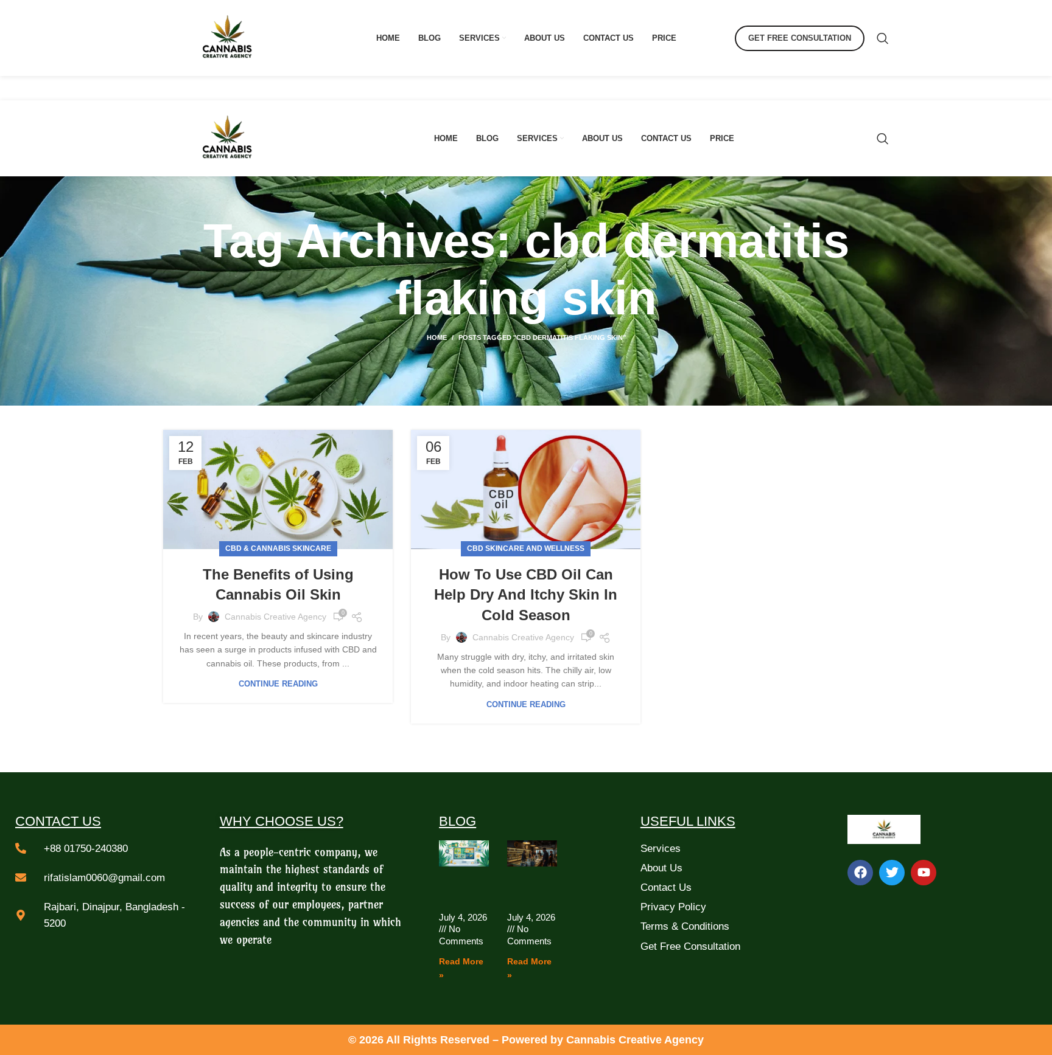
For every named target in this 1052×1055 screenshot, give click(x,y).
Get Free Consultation (799, 38)
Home (437, 337)
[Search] (883, 38)
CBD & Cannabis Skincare (278, 548)
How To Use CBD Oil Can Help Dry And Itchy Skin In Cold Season (525, 594)
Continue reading (278, 684)
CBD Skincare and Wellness (525, 548)
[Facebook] (860, 872)
